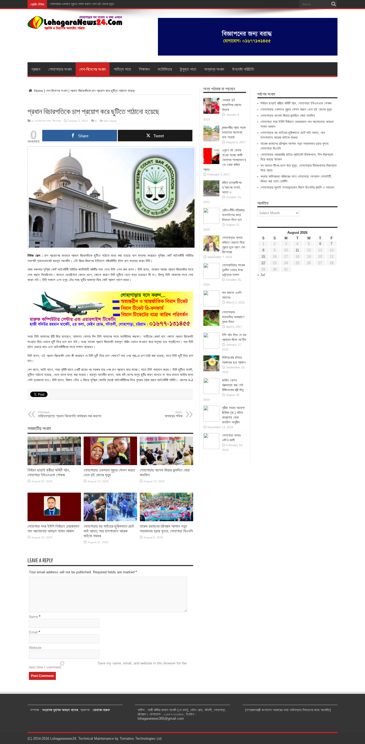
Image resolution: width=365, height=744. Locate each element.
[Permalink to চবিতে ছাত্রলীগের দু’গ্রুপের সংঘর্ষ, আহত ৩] (211, 195)
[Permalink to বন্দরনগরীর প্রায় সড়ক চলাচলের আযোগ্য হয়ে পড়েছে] (211, 140)
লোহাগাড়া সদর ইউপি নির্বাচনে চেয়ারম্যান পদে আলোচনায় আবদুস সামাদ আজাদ (53, 528)
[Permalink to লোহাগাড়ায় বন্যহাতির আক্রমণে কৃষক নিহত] (211, 325)
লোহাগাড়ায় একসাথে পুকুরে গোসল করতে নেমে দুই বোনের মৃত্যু (82, 4)
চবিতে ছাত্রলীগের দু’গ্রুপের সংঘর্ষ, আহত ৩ (232, 187)
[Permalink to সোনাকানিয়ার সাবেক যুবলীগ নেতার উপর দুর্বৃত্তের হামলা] (211, 278)
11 (297, 250)
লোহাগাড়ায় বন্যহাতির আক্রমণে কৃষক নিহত (233, 317)
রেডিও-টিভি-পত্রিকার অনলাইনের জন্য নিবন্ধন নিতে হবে (233, 215)
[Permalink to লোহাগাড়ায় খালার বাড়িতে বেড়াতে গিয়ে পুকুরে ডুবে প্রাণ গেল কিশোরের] (211, 250)
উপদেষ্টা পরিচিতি (243, 69)
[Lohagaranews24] (75, 26)
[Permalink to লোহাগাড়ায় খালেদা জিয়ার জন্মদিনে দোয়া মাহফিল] (166, 464)
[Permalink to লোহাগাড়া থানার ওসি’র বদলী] (211, 448)
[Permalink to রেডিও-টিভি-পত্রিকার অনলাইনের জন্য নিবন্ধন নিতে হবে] (211, 223)
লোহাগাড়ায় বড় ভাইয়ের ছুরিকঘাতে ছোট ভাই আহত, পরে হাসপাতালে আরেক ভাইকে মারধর (109, 531)
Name (33, 617)
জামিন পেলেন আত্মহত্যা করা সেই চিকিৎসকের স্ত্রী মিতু (232, 385)
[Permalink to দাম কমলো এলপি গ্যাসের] (211, 305)
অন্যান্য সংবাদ (214, 69)
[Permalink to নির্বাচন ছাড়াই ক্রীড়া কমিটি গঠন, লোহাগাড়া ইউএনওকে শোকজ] (54, 464)
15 (263, 257)
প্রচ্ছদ (35, 69)
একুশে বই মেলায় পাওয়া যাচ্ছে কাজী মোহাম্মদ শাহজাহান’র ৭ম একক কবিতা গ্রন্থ (224, 160)
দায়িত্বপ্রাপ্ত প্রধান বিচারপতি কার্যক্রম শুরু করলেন (69, 414)
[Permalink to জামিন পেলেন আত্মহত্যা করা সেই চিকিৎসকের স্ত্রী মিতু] (211, 393)
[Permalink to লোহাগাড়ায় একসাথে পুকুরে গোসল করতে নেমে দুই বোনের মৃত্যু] (110, 464)
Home (38, 91)
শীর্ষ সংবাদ (56, 120)
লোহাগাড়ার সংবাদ (60, 69)
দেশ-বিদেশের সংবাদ (92, 69)
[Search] (333, 4)
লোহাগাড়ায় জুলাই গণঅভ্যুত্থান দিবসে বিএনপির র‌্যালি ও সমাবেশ (297, 187)
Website (35, 648)
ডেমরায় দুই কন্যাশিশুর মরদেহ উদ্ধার (231, 105)
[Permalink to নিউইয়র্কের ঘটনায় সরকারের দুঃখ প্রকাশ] (211, 370)
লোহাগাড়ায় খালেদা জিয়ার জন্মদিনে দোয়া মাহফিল (288, 116)
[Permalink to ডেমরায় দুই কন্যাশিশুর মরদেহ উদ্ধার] (211, 113)
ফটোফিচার (165, 69)
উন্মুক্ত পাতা (188, 69)
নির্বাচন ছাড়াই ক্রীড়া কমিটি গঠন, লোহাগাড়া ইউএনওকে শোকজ (49, 472)
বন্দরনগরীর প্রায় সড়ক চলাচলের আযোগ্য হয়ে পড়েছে (234, 132)
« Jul (261, 275)
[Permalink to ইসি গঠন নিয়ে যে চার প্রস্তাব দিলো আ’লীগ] (211, 347)
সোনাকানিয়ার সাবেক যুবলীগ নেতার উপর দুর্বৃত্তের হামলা (233, 270)
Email (33, 632)
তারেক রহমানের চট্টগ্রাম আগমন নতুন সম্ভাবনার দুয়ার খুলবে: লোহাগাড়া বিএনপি (166, 528)
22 (263, 263)
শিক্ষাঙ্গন (144, 69)
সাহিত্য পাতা (122, 69)
